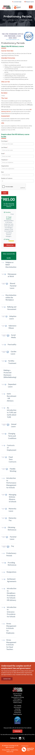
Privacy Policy (31, 734)
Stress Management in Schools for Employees (11, 628)
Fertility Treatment (12, 362)
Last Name (4, 147)
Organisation (5, 166)
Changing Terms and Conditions (12, 436)
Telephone (4, 159)
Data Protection (17, 693)
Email (3, 153)
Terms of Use (9, 751)
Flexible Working (13, 470)
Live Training (17, 705)
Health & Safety (17, 702)
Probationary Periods (11, 554)
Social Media (13, 336)
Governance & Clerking (17, 697)
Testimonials (17, 712)
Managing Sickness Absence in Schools (12, 498)
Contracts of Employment (11, 447)
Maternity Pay (12, 519)
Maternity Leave (12, 510)
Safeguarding (17, 695)
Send (4, 193)
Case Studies (17, 710)
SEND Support (17, 699)
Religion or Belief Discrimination (11, 264)
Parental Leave (13, 538)
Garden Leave (13, 352)
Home (4, 20)
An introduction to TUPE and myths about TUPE (11, 412)
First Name (4, 141)
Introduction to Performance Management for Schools (11, 482)
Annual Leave (13, 425)
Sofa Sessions (17, 707)
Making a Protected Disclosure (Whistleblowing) (10, 373)
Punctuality (12, 344)
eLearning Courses (13, 20)
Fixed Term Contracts (12, 459)
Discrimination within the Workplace (11, 297)
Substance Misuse (12, 327)
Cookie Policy (14, 750)
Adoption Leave (12, 317)
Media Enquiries (17, 714)
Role (2, 172)
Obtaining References (12, 528)
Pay (12, 546)
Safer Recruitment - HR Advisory (11, 397)
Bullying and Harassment (11, 308)
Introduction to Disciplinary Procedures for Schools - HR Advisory (11, 594)
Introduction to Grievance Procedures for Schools (11, 611)
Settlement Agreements (11, 580)
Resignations (11, 572)
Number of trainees (6, 178)
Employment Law (17, 700)
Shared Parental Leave (13, 285)
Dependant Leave (12, 385)
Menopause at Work (12, 275)
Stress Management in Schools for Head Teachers (11, 644)
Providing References (12, 564)
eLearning (17, 709)
